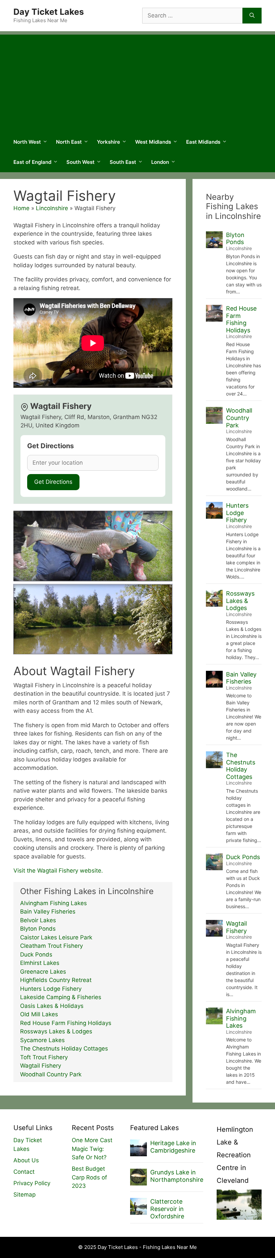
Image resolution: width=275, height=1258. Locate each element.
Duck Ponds (36, 954)
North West (27, 142)
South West (80, 162)
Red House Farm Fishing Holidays (65, 1023)
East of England (32, 162)
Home (21, 208)
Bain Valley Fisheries (47, 911)
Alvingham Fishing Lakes (53, 903)
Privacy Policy (31, 1183)
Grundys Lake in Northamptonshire (176, 1176)
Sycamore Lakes (42, 1040)
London (160, 162)
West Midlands (153, 142)
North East (69, 142)
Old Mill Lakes (39, 1014)
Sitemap (24, 1194)
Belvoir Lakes (38, 920)
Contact (24, 1171)
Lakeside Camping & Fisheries (60, 997)
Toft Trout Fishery (44, 1057)
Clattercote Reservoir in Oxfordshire (167, 1208)
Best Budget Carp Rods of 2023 (89, 1177)
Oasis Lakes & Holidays (52, 1006)
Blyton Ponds (38, 928)
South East (123, 162)
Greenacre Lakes (43, 971)
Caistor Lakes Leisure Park (56, 937)
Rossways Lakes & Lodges (56, 1031)
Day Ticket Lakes (48, 12)
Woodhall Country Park (50, 1074)
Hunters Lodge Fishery (50, 988)
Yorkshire (108, 142)
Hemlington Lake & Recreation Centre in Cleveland (235, 1154)
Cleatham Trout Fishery (51, 945)
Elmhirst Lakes (39, 963)
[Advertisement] (137, 82)
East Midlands (203, 142)
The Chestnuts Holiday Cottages (64, 1048)
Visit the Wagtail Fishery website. (58, 870)
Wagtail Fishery (40, 1065)
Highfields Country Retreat (56, 980)
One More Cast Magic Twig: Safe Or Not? (92, 1149)
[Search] (252, 16)
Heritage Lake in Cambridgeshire (173, 1146)
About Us (26, 1160)
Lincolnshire (52, 208)
